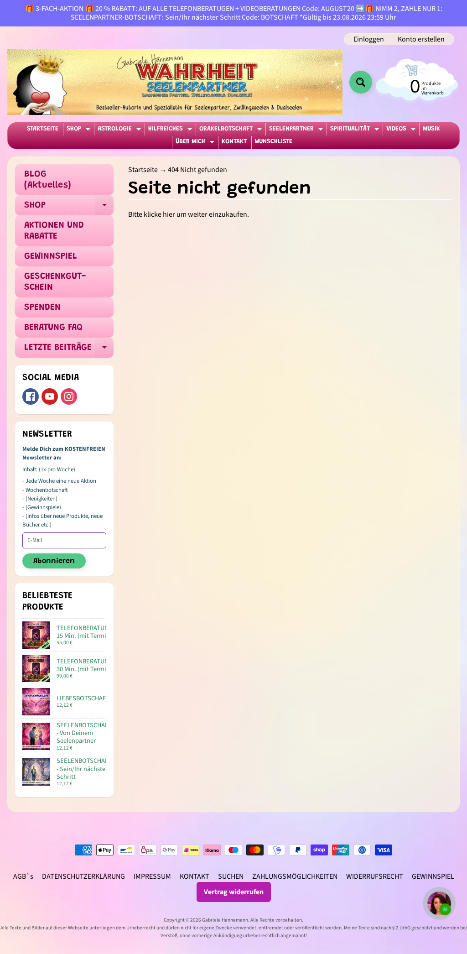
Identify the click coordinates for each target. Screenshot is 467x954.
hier (169, 214)
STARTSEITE (42, 129)
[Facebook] (30, 396)
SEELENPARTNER (297, 131)
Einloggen (368, 39)
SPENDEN (42, 307)
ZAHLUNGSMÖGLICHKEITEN (294, 876)
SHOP (80, 131)
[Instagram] (69, 396)
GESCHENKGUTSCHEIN (55, 282)
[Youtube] (50, 396)
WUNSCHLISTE (273, 142)
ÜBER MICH (196, 143)
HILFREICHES (171, 131)
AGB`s (23, 876)
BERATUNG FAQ (53, 327)
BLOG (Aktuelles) (47, 180)
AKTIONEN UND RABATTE (54, 231)
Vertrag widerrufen (234, 892)
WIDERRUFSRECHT (374, 876)
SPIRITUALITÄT (355, 131)
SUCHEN (231, 876)
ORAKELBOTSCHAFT (231, 131)
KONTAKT (234, 142)
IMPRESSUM (152, 876)
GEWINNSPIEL (50, 256)
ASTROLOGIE (120, 131)
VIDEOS (402, 131)
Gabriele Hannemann (225, 920)
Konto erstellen (421, 39)
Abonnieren (54, 561)
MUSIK (431, 129)
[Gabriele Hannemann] (174, 82)
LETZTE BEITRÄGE (69, 350)
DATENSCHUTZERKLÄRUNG (83, 876)
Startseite (143, 170)
